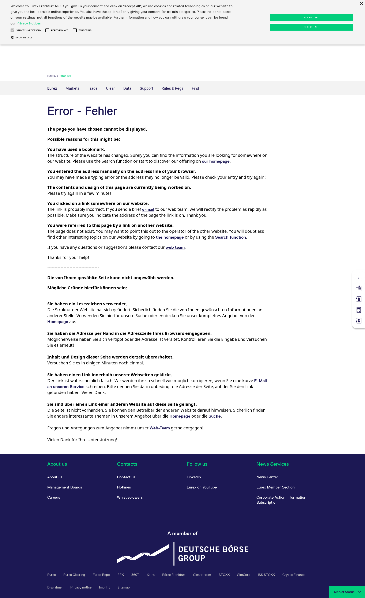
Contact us (126, 477)
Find (195, 88)
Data (127, 88)
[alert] (182, 22)
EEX (121, 575)
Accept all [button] (311, 17)
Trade (93, 88)
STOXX (224, 575)
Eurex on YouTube (202, 487)
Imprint (105, 587)
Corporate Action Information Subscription (281, 500)
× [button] (361, 3)
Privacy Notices (28, 23)
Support (146, 88)
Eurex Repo (102, 575)
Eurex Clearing (74, 575)
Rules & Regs (172, 88)
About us (54, 477)
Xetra (151, 575)
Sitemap (123, 587)
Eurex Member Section (275, 487)
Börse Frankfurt (174, 575)
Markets (72, 88)
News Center (267, 477)
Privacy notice (81, 587)
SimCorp (244, 575)
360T (135, 575)
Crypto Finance (293, 575)
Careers (53, 497)
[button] (12, 30)
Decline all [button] (311, 27)
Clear (110, 88)
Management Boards (64, 487)
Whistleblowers (130, 497)
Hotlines (124, 487)
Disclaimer (55, 587)
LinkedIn (194, 477)
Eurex (51, 76)
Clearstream (202, 575)
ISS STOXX (267, 575)
